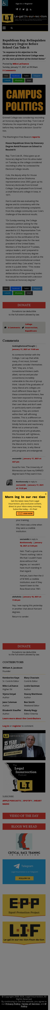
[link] (25, 494)
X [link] (45, 493)
